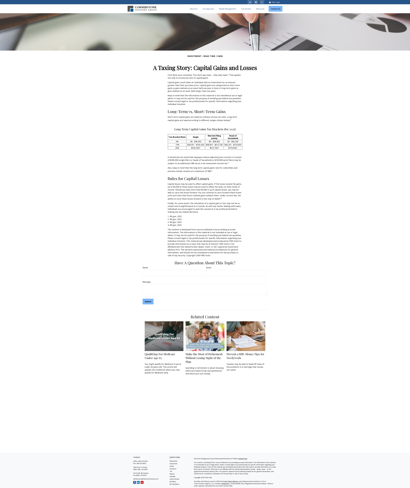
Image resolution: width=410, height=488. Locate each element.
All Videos (173, 482)
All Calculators (174, 484)
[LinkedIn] (250, 2)
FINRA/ (223, 484)
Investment (173, 464)
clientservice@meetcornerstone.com (145, 479)
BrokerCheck (242, 459)
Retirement (173, 461)
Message (147, 282)
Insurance (173, 469)
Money (172, 474)
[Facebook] (261, 2)
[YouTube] (255, 2)
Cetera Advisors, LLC (234, 481)
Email (208, 267)
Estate (172, 466)
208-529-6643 (143, 461)
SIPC (227, 484)
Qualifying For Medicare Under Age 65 (160, 356)
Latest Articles (174, 479)
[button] (193, 9)
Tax (171, 471)
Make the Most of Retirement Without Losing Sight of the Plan (204, 358)
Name (145, 267)
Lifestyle (172, 476)
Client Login (276, 2)
